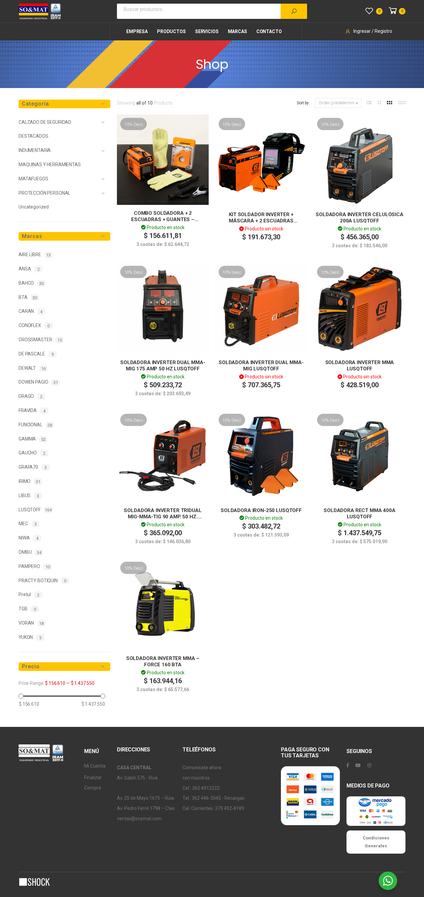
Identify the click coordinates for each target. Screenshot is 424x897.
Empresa (137, 31)
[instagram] (369, 765)
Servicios (207, 31)
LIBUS (29, 495)
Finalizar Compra (93, 782)
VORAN (31, 623)
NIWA (28, 538)
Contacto (269, 31)
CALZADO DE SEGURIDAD (45, 122)
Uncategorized (34, 207)
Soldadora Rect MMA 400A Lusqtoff (360, 513)
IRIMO (29, 481)
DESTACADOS (33, 136)
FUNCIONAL (35, 425)
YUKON (30, 637)
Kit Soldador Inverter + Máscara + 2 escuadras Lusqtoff (261, 221)
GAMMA (32, 439)
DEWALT (32, 368)
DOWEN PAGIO (38, 382)
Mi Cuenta (94, 766)
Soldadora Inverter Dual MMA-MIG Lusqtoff (261, 365)
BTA (28, 297)
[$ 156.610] (21, 696)
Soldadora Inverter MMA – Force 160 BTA (162, 661)
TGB (27, 609)
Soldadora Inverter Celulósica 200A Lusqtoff (359, 218)
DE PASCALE (36, 354)
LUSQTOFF (35, 510)
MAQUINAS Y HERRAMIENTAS (50, 164)
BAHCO (31, 283)
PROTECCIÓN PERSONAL (44, 193)
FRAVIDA (32, 410)
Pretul (29, 594)
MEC (28, 524)
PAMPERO (34, 566)
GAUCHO (32, 453)
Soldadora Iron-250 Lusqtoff (261, 510)
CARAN (30, 311)
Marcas (237, 31)
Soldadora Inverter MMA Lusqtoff (359, 365)
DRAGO (30, 396)
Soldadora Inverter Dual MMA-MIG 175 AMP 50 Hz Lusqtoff (162, 365)
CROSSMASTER (40, 340)
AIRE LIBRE (35, 255)
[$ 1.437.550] (102, 696)
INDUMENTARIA (35, 150)
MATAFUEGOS (33, 178)
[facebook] (347, 765)
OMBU (30, 552)
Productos (171, 31)
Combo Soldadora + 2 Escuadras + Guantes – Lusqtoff (162, 219)
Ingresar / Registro (372, 31)
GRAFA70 (33, 467)
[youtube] (358, 765)
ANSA (29, 269)
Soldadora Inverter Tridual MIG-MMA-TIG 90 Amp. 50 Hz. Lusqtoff (162, 516)
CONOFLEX (34, 325)
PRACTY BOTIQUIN (42, 581)
